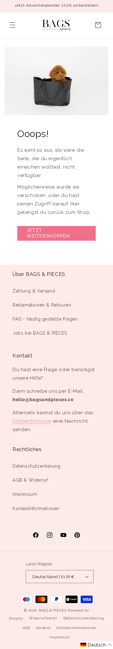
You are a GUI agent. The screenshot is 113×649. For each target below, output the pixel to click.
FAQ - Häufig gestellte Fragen (45, 319)
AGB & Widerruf (30, 480)
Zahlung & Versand (34, 290)
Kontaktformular (32, 421)
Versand (43, 628)
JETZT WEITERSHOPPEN (48, 233)
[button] (12, 25)
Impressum (25, 494)
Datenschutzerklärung (37, 466)
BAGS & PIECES (53, 610)
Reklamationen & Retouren (42, 304)
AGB (26, 628)
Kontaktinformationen (36, 508)
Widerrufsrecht (43, 618)
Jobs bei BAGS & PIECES (40, 333)
